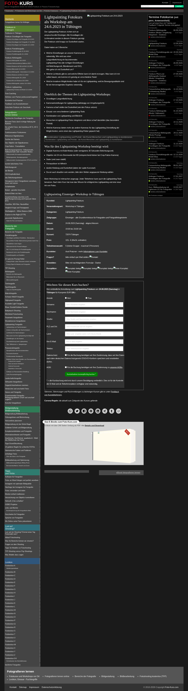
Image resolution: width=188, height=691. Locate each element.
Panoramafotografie (12, 348)
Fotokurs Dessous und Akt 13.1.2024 (17, 75)
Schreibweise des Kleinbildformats (16, 661)
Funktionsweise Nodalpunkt (14, 356)
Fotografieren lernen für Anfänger (17, 22)
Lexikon (8, 562)
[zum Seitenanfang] (94, 471)
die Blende (9, 171)
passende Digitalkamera (14, 218)
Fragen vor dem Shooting (14, 544)
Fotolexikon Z (10, 655)
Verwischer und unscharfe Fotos (17, 389)
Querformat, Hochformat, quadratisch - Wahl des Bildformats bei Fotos (21, 439)
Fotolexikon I (10, 596)
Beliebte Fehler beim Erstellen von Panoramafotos (21, 359)
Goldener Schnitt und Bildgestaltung (18, 428)
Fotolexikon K (10, 603)
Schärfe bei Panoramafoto (13, 366)
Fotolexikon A (10, 566)
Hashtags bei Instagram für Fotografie (19, 487)
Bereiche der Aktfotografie (14, 274)
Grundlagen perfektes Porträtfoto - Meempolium (20, 238)
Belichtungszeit (10, 167)
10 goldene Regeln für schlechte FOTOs (20, 447)
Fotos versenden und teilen (15, 491)
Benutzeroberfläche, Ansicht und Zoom (17, 465)
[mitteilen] (97, 411)
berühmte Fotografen (12, 665)
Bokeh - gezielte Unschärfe (15, 190)
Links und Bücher (11, 508)
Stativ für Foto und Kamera (14, 220)
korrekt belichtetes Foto (14, 164)
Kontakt (165, 3)
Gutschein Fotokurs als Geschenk (17, 107)
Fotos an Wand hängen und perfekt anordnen (21, 480)
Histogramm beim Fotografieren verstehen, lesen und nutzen (21, 182)
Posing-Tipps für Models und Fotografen (18, 264)
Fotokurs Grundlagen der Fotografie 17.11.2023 (20, 42)
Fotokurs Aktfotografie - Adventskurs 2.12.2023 (20, 72)
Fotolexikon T (10, 634)
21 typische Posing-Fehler (14, 259)
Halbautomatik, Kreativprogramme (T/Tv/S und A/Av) (21, 160)
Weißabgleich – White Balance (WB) (18, 211)
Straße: (50, 319)
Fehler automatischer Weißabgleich (16, 363)
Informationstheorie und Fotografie (17, 435)
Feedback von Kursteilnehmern (16, 104)
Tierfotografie (10, 284)
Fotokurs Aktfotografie (13, 58)
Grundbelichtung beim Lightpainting (16, 341)
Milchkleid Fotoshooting (14, 314)
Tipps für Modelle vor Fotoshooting (18, 548)
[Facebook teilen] (84, 411)
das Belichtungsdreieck (13, 178)
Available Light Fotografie (14, 304)
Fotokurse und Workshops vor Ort (24, 676)
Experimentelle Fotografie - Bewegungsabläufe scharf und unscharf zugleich (19, 398)
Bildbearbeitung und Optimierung (17, 460)
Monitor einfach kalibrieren (15, 494)
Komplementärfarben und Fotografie (18, 431)
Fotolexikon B (10, 572)
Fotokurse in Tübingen (13, 33)
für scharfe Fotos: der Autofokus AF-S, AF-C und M (21, 128)
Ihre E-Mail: (51, 341)
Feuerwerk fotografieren (14, 317)
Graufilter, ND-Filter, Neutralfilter (17, 204)
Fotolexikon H (10, 593)
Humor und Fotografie (13, 392)
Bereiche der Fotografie (11, 227)
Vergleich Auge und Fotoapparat (17, 208)
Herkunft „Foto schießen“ (14, 501)
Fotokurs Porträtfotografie (14, 49)
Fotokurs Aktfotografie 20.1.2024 (16, 77)
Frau (90, 298)
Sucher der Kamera (12, 139)
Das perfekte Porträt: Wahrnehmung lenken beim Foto (22, 240)
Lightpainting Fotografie (13, 324)
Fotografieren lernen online (57, 676)
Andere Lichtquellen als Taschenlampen (18, 330)
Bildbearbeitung (127, 676)
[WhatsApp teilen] (70, 411)
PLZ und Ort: (52, 326)
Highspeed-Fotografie (13, 300)
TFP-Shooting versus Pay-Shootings (18, 551)
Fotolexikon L (10, 607)
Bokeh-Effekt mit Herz (13, 193)
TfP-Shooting (10, 268)
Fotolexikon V (10, 641)
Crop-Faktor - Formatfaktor (15, 146)
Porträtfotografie (11, 235)
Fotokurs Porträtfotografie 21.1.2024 (17, 54)
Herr (69, 298)
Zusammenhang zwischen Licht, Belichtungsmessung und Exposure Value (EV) (20, 199)
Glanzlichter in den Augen (14, 243)
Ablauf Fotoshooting (12, 537)
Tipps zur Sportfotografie (13, 289)
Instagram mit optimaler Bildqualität (18, 484)
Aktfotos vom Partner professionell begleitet (21, 97)
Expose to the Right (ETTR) (15, 215)
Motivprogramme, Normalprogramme (17, 157)
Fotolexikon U (10, 638)
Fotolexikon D (10, 579)
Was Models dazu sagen (14, 555)
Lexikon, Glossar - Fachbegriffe (23, 679)
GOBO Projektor (11, 504)
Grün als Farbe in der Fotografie (15, 456)
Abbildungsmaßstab (12, 568)
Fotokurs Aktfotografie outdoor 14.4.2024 (18, 83)
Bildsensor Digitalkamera (14, 136)
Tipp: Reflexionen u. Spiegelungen (16, 344)
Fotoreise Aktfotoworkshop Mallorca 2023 (18, 63)
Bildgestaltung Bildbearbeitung (12, 409)
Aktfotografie (10, 272)
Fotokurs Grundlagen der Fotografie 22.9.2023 (20, 39)
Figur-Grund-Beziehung (13, 443)
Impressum (177, 3)
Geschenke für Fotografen (14, 514)
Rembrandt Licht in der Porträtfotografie (18, 252)
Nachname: (51, 312)
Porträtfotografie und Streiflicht (15, 255)
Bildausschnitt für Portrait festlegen (16, 246)
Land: (49, 334)
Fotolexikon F (10, 586)
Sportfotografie (10, 287)
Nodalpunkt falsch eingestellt (14, 361)
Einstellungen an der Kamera (15, 338)
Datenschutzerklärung (52, 687)
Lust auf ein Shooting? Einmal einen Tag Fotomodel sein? (20, 533)
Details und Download (94, 425)
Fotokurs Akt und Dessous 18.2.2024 (17, 80)
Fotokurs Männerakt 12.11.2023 (15, 69)
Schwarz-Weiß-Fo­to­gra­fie (14, 297)
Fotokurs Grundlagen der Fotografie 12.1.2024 (20, 45)
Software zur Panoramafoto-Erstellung (17, 371)
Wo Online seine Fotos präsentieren (18, 521)
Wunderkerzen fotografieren (15, 321)
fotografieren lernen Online (11, 113)
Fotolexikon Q (10, 624)
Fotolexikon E (10, 582)
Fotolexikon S (10, 631)
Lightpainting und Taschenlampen (16, 327)
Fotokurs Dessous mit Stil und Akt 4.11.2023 (19, 66)
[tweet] (77, 411)
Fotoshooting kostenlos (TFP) (153, 676)
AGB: (49, 367)
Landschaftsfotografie (13, 378)
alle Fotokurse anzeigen (156, 195)
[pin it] (90, 411)
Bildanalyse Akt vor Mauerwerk (15, 277)
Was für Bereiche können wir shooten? (19, 541)
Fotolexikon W (10, 645)
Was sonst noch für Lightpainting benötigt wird (20, 335)
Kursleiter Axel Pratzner (14, 100)
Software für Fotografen (14, 477)
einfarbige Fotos (11, 454)
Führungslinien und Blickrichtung (17, 417)
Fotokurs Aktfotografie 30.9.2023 (16, 60)
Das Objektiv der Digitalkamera (16, 143)
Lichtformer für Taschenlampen (15, 332)
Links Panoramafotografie (14, 374)
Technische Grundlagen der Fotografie (19, 118)
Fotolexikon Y (10, 651)
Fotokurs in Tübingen (10, 28)
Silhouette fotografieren (13, 382)
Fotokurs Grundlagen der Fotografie (18, 37)
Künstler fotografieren (13, 403)
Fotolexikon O (10, 617)
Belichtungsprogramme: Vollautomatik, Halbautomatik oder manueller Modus (19, 151)
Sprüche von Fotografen (14, 518)
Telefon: (50, 348)
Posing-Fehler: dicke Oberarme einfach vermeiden (21, 261)
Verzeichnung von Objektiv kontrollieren (19, 497)
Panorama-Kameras (12, 353)
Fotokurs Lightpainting (13, 87)
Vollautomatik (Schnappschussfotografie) (18, 154)
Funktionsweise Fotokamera (15, 132)
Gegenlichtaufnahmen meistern (16, 385)
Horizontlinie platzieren (13, 421)
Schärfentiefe (10, 187)
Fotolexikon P (10, 620)
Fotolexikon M (10, 610)
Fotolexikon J (10, 600)
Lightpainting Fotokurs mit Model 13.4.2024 (19, 89)
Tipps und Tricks (10, 472)
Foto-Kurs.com (171, 687)
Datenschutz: (52, 355)
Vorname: (51, 304)
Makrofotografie (11, 293)
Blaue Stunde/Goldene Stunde (16, 307)
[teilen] (104, 411)
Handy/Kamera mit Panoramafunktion (17, 350)
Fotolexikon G (10, 589)
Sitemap (23, 687)
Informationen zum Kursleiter (95, 251)
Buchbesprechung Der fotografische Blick (18, 510)
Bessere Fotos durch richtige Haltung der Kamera (20, 123)
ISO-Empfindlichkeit (12, 174)
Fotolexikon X (10, 648)
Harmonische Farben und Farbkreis (18, 450)
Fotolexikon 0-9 (10, 658)
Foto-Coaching (10, 93)
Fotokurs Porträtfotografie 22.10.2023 (17, 51)
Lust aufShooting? (10, 527)
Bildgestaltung (107, 676)
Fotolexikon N (10, 613)
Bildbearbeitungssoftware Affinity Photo (18, 463)
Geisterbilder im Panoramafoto (15, 368)
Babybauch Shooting (12, 311)
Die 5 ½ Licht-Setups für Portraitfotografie (18, 249)
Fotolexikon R (10, 627)
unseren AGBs (116, 367)
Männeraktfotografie (12, 280)
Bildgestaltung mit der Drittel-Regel (18, 424)
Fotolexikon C (10, 575)
